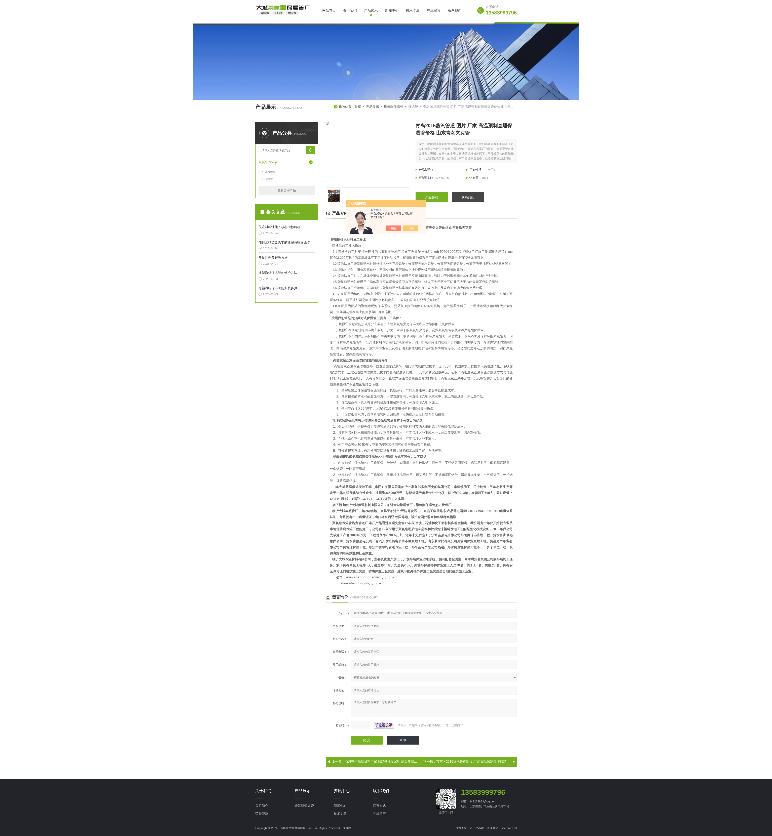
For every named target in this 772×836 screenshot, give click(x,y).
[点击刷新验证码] (384, 725)
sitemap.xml (509, 828)
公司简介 (261, 805)
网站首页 (329, 10)
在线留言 (433, 10)
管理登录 (492, 828)
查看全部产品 (287, 190)
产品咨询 (431, 197)
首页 (358, 107)
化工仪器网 (477, 828)
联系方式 (379, 805)
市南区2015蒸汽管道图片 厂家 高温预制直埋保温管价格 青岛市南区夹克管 (489, 761)
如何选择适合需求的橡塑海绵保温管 (284, 242)
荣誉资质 (261, 813)
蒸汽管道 (270, 171)
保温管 (413, 107)
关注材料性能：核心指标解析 (279, 227)
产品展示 (371, 10)
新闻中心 (392, 10)
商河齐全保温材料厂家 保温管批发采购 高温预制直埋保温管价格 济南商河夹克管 (402, 761)
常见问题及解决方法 (273, 257)
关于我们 (350, 10)
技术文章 (413, 10)
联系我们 (454, 10)
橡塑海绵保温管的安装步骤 (278, 288)
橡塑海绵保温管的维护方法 (278, 273)
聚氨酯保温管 (393, 107)
